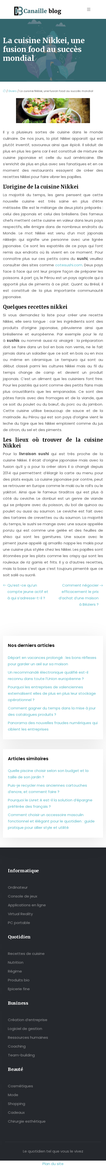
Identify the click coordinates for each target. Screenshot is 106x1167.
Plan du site (53, 1163)
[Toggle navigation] (88, 9)
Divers (12, 91)
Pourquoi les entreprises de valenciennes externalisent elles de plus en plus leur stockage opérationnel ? (52, 693)
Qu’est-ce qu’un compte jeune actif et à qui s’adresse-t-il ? (27, 592)
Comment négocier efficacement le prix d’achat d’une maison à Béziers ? (79, 595)
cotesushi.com (68, 265)
